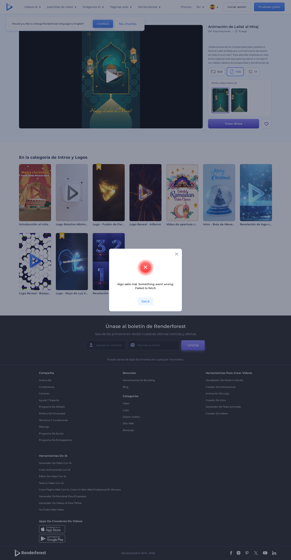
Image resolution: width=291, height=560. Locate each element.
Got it (145, 301)
